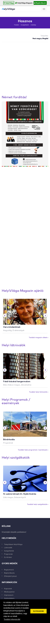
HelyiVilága (9, 3)
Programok (8, 554)
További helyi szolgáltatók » (37, 504)
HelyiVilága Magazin (25, 3)
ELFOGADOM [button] (38, 611)
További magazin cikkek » (38, 337)
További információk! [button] (12, 619)
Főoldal (16, 25)
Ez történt (8, 557)
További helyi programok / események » (33, 450)
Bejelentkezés (40, 3)
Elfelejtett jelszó (10, 576)
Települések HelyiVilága (13, 544)
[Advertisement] (25, 69)
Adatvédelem (9, 598)
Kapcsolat (8, 588)
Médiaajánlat (9, 592)
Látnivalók (8, 547)
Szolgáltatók (25, 25)
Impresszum (8, 595)
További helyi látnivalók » (38, 392)
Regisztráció (9, 570)
